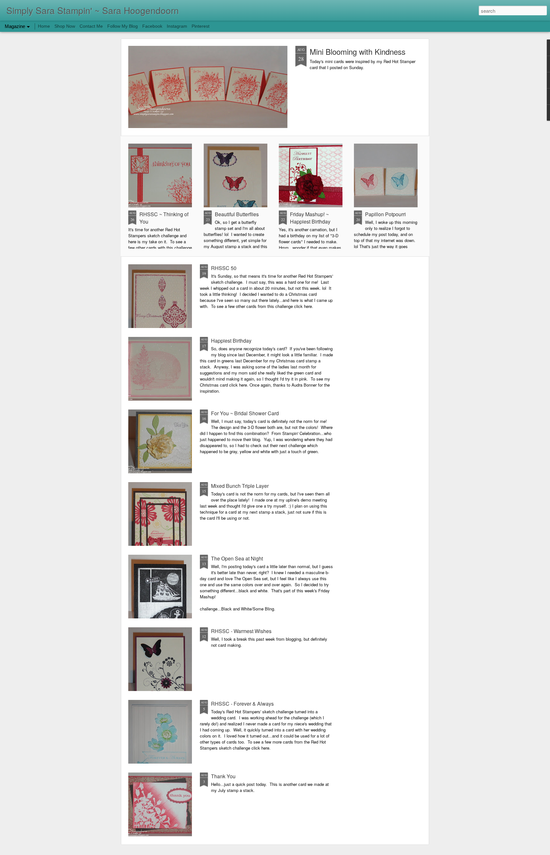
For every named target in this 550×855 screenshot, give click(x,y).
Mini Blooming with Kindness (357, 51)
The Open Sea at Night (237, 558)
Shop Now (64, 26)
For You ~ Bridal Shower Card (245, 413)
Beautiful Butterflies (237, 214)
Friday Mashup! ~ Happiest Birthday (310, 217)
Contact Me (91, 26)
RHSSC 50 (223, 268)
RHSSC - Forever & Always (242, 703)
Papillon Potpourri (385, 214)
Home (44, 26)
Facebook (152, 26)
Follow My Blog (122, 26)
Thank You (223, 776)
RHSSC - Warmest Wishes (241, 631)
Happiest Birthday (231, 340)
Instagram (177, 26)
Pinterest (200, 26)
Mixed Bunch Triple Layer (240, 485)
